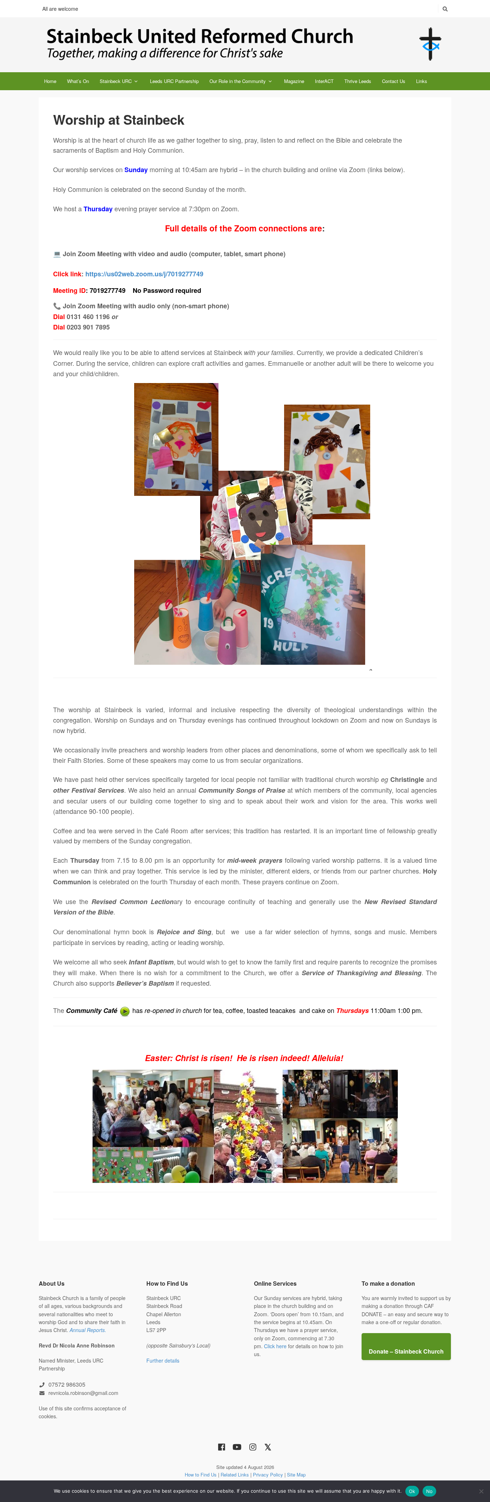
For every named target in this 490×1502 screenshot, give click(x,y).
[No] (481, 1491)
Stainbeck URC (116, 81)
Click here (275, 1346)
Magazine (294, 81)
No (429, 1491)
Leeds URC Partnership (174, 81)
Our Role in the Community (237, 81)
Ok (412, 1491)
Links (421, 81)
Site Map (296, 1474)
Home (50, 81)
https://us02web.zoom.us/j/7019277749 (144, 273)
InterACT (324, 81)
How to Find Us (201, 1474)
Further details (162, 1360)
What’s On (78, 81)
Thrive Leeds (357, 81)
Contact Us (393, 81)
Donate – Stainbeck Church (406, 1351)
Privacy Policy (268, 1474)
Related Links (235, 1474)
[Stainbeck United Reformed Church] (245, 44)
